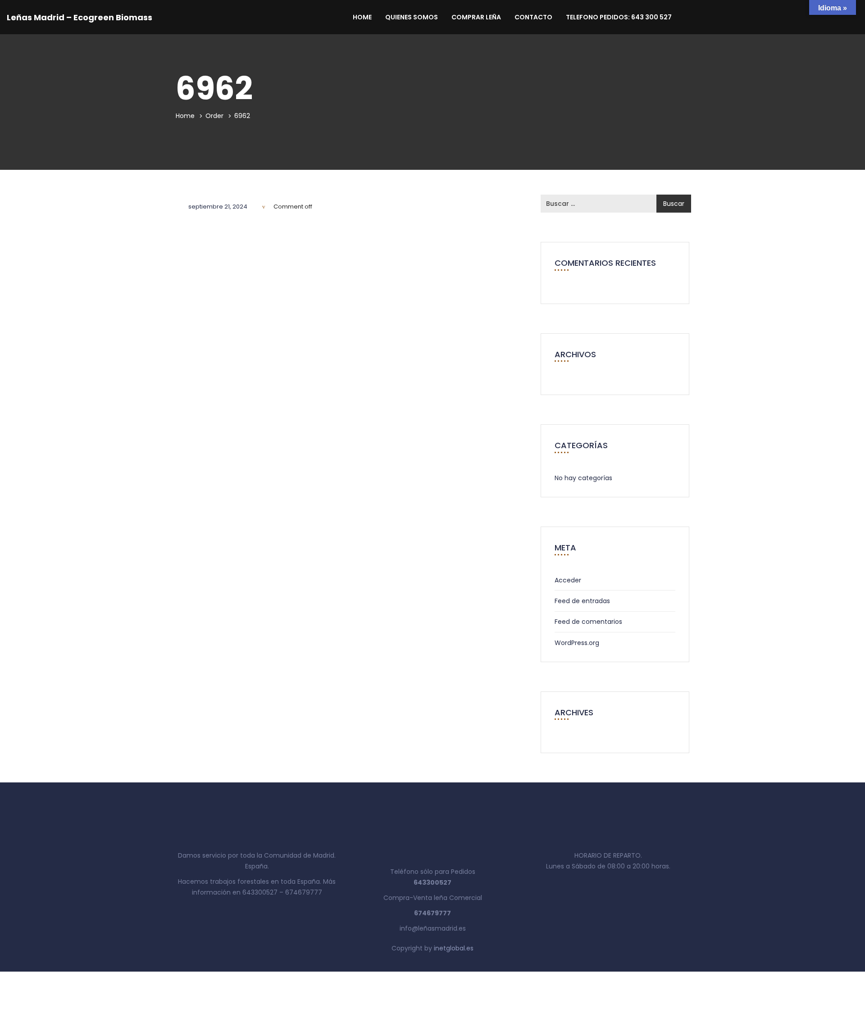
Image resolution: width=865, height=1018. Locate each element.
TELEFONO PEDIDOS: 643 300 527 (619, 17)
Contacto (533, 17)
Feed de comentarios (588, 621)
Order (214, 115)
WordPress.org (577, 642)
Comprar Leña (476, 17)
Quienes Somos (411, 17)
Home (362, 17)
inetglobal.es (453, 948)
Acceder (568, 580)
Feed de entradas (582, 600)
